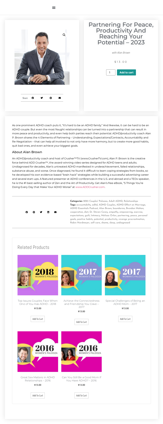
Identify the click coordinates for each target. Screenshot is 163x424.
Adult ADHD (116, 201)
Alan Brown (105, 208)
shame (104, 223)
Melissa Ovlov (108, 215)
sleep (112, 223)
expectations (77, 215)
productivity (111, 219)
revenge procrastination (131, 219)
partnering (123, 215)
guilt (87, 215)
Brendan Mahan (135, 208)
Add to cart (126, 72)
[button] (53, 7)
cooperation (76, 212)
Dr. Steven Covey (99, 212)
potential (98, 219)
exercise (138, 212)
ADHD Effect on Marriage (131, 205)
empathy (113, 212)
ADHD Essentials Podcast (84, 208)
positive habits (85, 219)
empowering (126, 212)
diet (86, 212)
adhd (95, 205)
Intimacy (95, 215)
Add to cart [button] (37, 318)
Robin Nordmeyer (79, 223)
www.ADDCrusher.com (90, 187)
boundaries (119, 208)
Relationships (131, 201)
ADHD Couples (107, 205)
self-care (95, 223)
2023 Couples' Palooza (95, 201)
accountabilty (83, 205)
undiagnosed (123, 223)
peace (133, 215)
